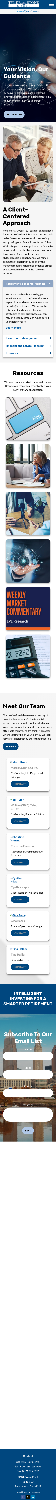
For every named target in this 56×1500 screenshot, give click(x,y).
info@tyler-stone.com (28, 1492)
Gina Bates (18, 921)
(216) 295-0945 (32, 1462)
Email (28, 1067)
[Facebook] (23, 1497)
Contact (20, 783)
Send (28, 1130)
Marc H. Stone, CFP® (24, 767)
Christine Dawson (22, 846)
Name (28, 1049)
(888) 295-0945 (34, 1466)
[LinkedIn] (33, 1497)
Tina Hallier (18, 954)
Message (28, 1105)
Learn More (13, 327)
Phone (28, 1086)
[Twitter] (28, 1497)
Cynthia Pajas (20, 887)
